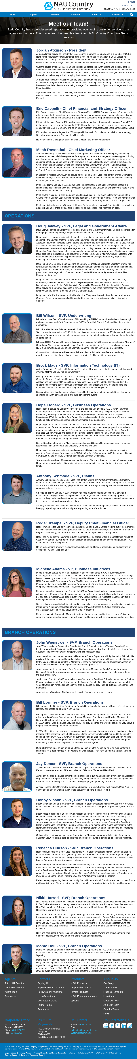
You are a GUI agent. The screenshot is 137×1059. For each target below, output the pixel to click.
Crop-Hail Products (81, 987)
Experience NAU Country (51, 987)
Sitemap (72, 1053)
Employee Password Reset (32, 1055)
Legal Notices (10, 1053)
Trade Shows (110, 987)
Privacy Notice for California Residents (50, 1053)
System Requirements (81, 1033)
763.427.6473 (15, 1033)
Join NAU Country (14, 983)
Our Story (108, 983)
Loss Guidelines (46, 996)
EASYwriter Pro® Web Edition (108, 1053)
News (106, 1013)
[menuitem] (12, 14)
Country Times (111, 1009)
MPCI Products (79, 983)
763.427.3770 (18, 1030)
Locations (108, 996)
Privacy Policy (25, 1053)
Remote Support (11, 1055)
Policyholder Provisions (50, 992)
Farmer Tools (45, 1005)
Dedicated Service (14, 987)
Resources (10, 996)
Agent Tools (11, 992)
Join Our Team (111, 1005)
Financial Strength (113, 992)
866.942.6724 (84, 1024)
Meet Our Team (111, 1000)
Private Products (79, 992)
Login (131, 2)
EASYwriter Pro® (85, 1053)
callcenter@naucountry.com (84, 1030)
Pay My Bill (128, 5)
